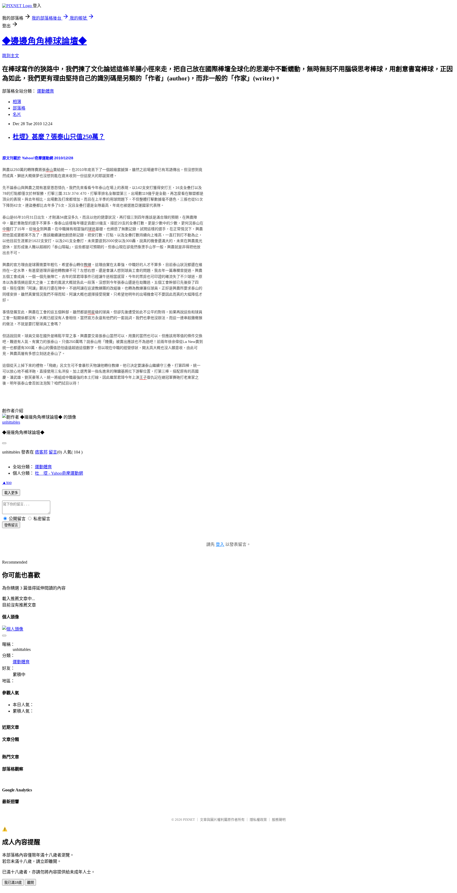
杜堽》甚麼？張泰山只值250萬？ (59, 136)
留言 (53, 452)
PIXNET (189, 820)
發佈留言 (11, 525)
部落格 (19, 108)
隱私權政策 (258, 820)
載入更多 (11, 493)
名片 (17, 114)
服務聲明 (279, 820)
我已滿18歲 (13, 883)
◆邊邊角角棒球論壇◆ (44, 41)
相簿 (17, 101)
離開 (30, 883)
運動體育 (45, 91)
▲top (7, 482)
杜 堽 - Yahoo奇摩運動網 (59, 473)
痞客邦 (41, 452)
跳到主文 (10, 55)
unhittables (11, 422)
